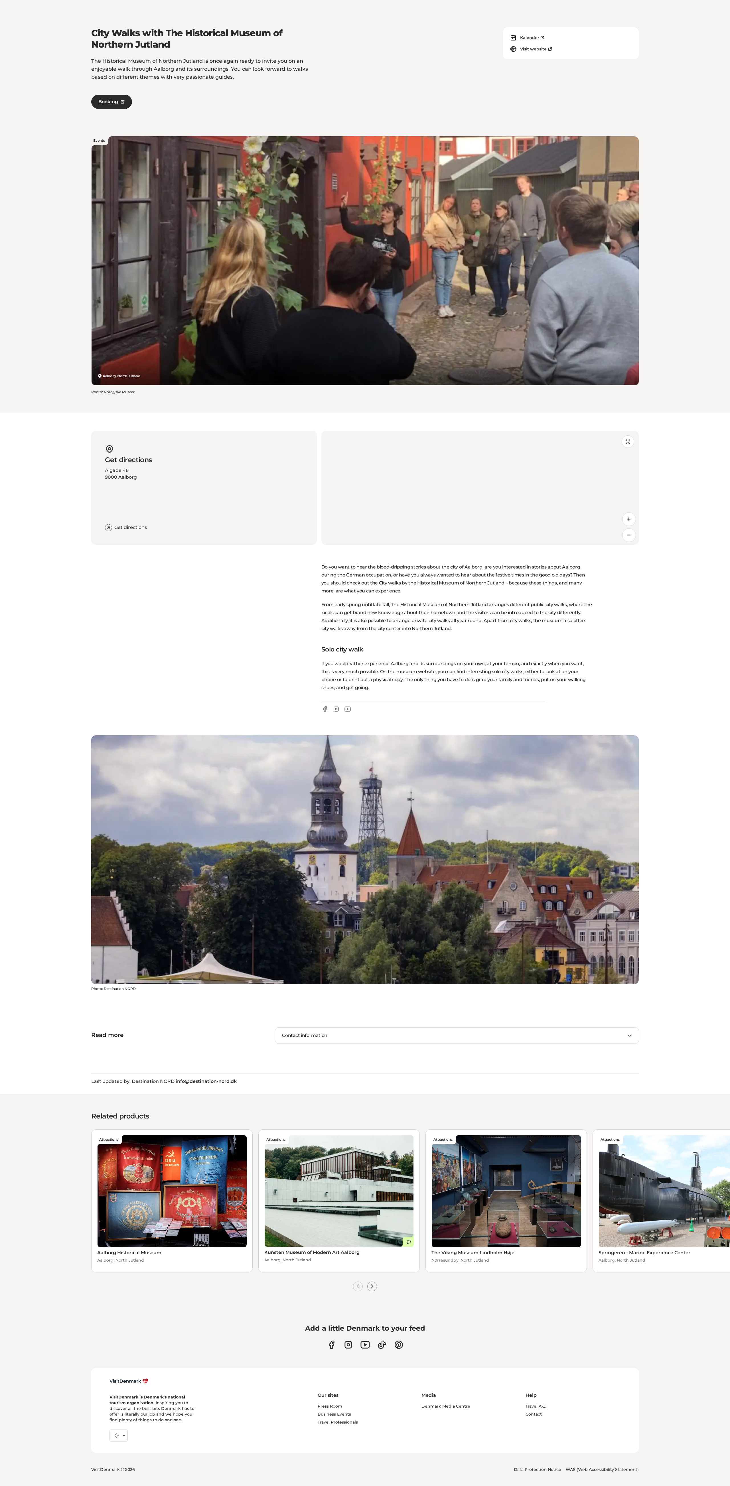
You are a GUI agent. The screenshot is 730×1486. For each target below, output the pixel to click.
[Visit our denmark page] (331, 1345)
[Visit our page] (348, 1345)
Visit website (533, 49)
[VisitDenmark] (129, 1381)
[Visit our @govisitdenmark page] (382, 1345)
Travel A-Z (536, 1406)
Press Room (330, 1406)
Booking (108, 101)
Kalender (529, 37)
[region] (480, 488)
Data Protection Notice (537, 1469)
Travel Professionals (338, 1422)
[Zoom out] (629, 535)
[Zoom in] (629, 519)
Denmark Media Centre (445, 1406)
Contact (534, 1414)
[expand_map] (628, 441)
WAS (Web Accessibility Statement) (602, 1469)
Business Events (334, 1414)
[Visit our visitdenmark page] (365, 1345)
